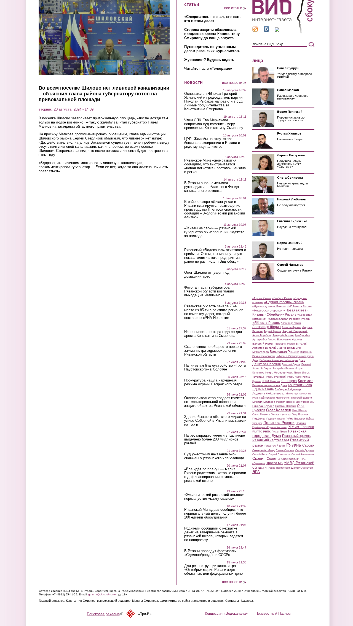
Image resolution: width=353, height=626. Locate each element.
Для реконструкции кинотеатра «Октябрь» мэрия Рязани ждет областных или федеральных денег (214, 570)
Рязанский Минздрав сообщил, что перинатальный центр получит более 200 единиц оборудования (215, 513)
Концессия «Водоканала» (226, 613)
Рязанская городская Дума (279, 433)
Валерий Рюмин (263, 343)
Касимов (305, 380)
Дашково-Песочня (266, 364)
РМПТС (257, 431)
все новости (232, 82)
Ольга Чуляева (281, 414)
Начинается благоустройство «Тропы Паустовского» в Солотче (215, 367)
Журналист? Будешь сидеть (209, 60)
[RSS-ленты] (255, 30)
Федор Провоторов (279, 467)
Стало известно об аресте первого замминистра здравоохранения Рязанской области (213, 350)
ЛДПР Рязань (263, 389)
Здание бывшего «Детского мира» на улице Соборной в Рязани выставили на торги (215, 420)
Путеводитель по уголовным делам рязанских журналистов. (212, 49)
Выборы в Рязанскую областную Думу (282, 360)
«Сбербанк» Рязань (280, 314)
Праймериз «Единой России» (269, 427)
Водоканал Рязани (284, 352)
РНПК (267, 431)
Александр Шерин (266, 327)
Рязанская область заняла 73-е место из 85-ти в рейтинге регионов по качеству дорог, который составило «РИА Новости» (213, 312)
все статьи (233, 8)
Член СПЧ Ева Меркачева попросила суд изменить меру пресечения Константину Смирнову (213, 124)
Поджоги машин (275, 418)
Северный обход (263, 450)
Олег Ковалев (278, 410)
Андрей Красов (272, 331)
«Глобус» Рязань (282, 298)
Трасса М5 (274, 463)
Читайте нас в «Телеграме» (208, 68)
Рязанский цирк (274, 445)
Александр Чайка (291, 323)
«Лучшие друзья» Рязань (269, 306)
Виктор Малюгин (285, 343)
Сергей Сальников (279, 454)
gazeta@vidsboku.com (104, 594)
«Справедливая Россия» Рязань (289, 318)
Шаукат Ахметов (302, 467)
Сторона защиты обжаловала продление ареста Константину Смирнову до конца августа (212, 34)
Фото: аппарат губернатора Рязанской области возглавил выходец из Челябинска (209, 291)
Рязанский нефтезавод (270, 440)
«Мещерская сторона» (267, 310)
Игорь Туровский (276, 376)
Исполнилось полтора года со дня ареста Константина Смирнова (213, 334)
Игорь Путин (294, 372)
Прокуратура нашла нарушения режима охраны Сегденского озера (213, 382)
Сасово (308, 445)
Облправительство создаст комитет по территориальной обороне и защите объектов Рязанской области (214, 402)
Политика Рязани (279, 422)
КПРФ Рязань (271, 381)
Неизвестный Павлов (273, 613)
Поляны (301, 423)
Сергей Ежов (260, 454)
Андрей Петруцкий (294, 331)
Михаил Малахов (263, 401)
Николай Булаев (263, 405)
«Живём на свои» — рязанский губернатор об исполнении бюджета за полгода (214, 232)
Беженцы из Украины (289, 339)
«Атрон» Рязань (261, 298)
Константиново (300, 385)
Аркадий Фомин (283, 335)
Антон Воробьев (261, 335)
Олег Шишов (299, 410)
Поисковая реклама (105, 614)
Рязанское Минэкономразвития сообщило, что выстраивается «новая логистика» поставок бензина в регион (215, 166)
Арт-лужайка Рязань (264, 339)
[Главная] (283, 33)
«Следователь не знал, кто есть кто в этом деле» (212, 19)
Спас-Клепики (290, 458)
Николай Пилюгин (285, 406)
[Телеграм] (277, 30)
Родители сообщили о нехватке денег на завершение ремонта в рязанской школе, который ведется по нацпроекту (213, 534)
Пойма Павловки (295, 418)
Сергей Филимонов (303, 454)
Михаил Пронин (285, 402)
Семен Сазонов (285, 450)
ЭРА (256, 471)
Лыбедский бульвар (288, 389)
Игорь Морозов (275, 372)
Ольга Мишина (261, 414)
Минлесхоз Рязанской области (294, 397)
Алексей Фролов (291, 327)
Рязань (293, 445)
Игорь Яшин (294, 376)
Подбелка (258, 418)
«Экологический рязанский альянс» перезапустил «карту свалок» (214, 497)
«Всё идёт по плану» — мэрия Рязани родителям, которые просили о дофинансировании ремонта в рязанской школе (215, 475)
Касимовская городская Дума (269, 385)
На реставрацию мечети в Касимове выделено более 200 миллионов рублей (214, 439)
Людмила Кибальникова (268, 393)
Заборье (266, 368)
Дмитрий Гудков (291, 364)
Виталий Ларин (275, 347)
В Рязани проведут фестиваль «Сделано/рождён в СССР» (210, 553)
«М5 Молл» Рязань (299, 306)
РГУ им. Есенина (301, 427)
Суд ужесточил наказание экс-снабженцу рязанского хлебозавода (214, 456)
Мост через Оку (305, 402)
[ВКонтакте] (266, 30)
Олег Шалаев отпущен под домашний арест (206, 274)
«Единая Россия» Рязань (284, 302)
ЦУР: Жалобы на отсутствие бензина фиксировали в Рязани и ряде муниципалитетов (212, 143)
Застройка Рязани (283, 368)
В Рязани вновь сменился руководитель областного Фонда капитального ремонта (211, 187)
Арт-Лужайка (302, 335)
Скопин (259, 458)
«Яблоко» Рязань (266, 323)
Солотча (273, 459)
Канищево (289, 381)
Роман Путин (279, 431)
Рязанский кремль (296, 436)
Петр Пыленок (300, 414)
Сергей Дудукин (304, 450)
